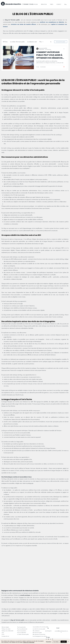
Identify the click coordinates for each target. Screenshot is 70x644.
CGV (3, 632)
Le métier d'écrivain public (17, 41)
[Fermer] (68, 641)
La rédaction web (32, 41)
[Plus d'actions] (64, 49)
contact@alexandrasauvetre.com (61, 631)
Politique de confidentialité (7, 630)
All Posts (5, 41)
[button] (42, 4)
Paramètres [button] (48, 641)
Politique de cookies (6, 629)
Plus (41, 41)
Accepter (64, 641)
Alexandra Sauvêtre (13, 4)
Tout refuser (56, 641)
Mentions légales (5, 627)
